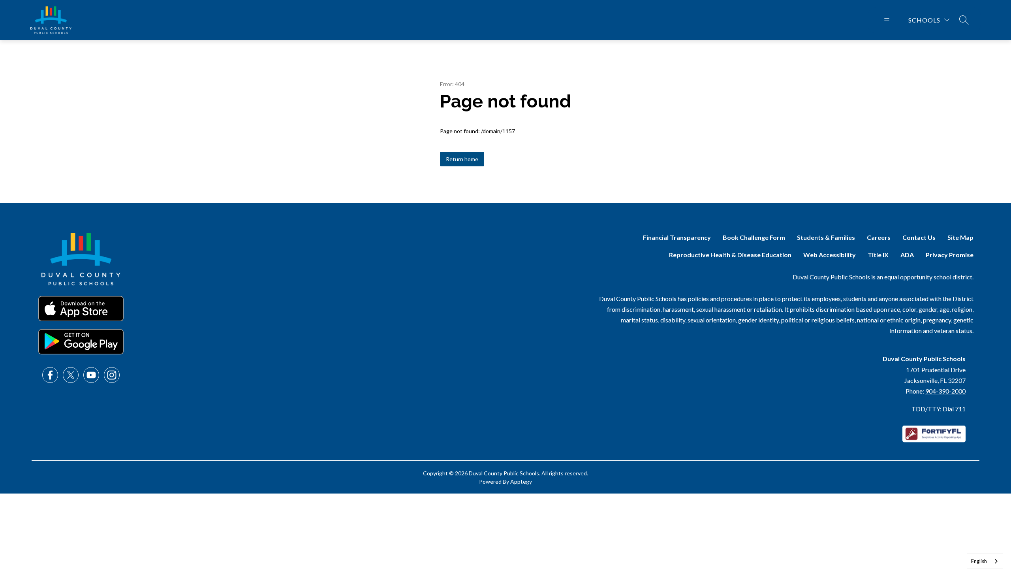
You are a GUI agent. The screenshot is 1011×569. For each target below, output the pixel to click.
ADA (907, 254)
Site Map (960, 237)
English (979, 561)
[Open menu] (887, 20)
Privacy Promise (949, 254)
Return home (462, 159)
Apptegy (521, 481)
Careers (879, 237)
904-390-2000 (945, 391)
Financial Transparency (677, 237)
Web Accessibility (829, 254)
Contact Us (919, 237)
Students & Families (826, 237)
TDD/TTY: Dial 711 (938, 409)
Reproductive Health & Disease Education (730, 254)
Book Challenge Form (754, 237)
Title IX (878, 254)
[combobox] (985, 561)
